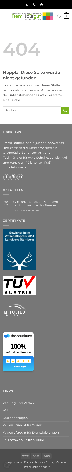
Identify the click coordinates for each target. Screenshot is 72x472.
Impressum (14, 462)
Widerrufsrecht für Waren (22, 425)
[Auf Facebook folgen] (6, 177)
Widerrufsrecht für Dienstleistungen (31, 432)
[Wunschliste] (59, 16)
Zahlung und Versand (19, 403)
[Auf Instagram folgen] (13, 177)
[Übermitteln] (65, 110)
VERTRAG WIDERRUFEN (24, 440)
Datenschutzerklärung (39, 462)
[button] (5, 16)
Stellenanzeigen (15, 418)
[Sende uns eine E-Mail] (20, 177)
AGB (6, 410)
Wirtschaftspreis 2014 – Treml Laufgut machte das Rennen (35, 203)
